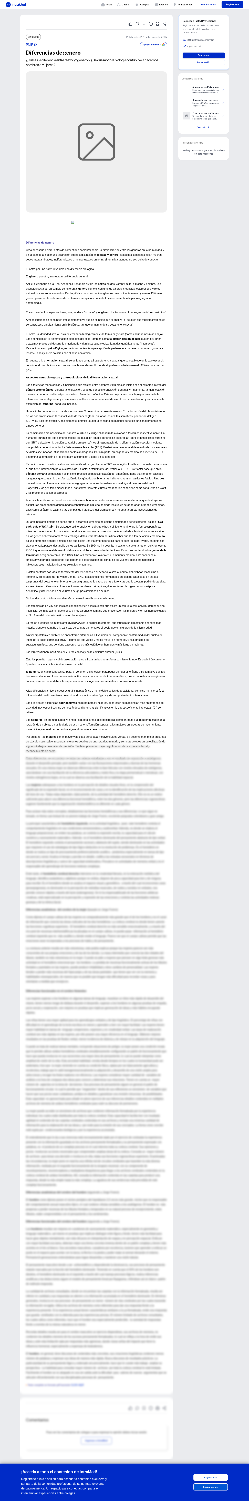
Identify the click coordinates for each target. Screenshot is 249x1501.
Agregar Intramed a (151, 45)
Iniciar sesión (210, 1486)
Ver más (202, 127)
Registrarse (210, 1477)
